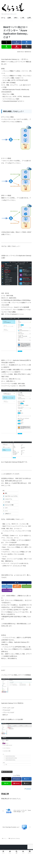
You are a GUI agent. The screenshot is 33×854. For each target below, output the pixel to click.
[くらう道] (15, 7)
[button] (27, 47)
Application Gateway (7, 771)
